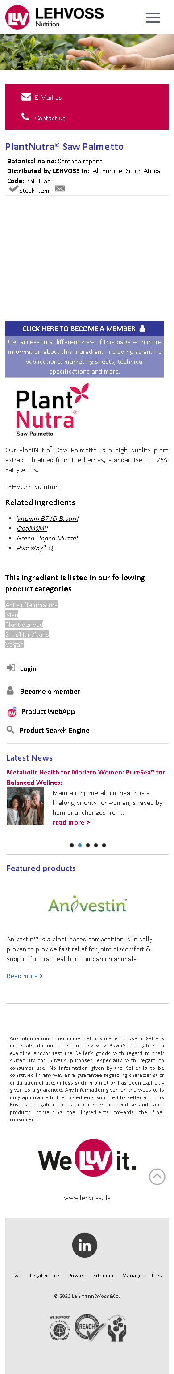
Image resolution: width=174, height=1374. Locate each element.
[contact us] (59, 190)
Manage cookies (142, 1275)
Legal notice (44, 1275)
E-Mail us (48, 97)
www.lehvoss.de (87, 1197)
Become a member (50, 691)
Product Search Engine (55, 730)
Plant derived (24, 624)
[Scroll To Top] (157, 1177)
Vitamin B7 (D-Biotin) (47, 518)
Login (28, 668)
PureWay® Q (35, 548)
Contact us (50, 118)
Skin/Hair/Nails (27, 634)
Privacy (76, 1275)
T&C (16, 1275)
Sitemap (103, 1275)
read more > (71, 822)
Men (11, 614)
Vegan (14, 644)
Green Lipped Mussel (47, 538)
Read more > (25, 975)
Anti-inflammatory (31, 604)
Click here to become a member (79, 328)
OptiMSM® (32, 528)
